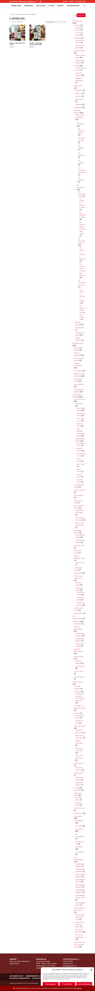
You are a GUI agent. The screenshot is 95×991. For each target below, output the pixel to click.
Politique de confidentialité (19, 978)
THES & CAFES (40, 6)
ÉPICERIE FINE (28, 6)
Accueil (11, 14)
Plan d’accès (37, 978)
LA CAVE (51, 6)
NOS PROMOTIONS (73, 6)
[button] (91, 970)
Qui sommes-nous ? (16, 976)
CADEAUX (60, 6)
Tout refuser (67, 984)
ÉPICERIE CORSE (16, 6)
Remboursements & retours (36, 976)
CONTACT (71, 1)
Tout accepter (51, 984)
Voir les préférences (84, 984)
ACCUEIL (65, 1)
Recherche (81, 15)
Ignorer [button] (79, 988)
